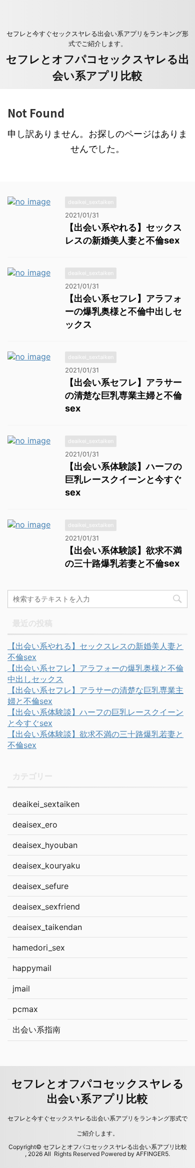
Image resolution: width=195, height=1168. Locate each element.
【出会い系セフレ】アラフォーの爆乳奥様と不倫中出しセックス (123, 311)
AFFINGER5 (152, 1154)
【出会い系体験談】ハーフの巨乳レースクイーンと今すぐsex (123, 479)
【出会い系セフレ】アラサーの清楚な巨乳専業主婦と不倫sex (123, 395)
